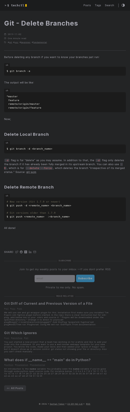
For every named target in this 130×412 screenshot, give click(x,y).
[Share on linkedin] (31, 252)
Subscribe (85, 278)
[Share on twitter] (17, 252)
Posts (87, 5)
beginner (26, 42)
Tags (98, 5)
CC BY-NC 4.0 (75, 404)
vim (20, 308)
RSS (88, 404)
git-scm (31, 172)
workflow (17, 338)
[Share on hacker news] (26, 252)
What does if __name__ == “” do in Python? (47, 360)
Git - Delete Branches (41, 23)
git (10, 42)
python (9, 365)
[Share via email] (35, 252)
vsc (16, 42)
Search (109, 5)
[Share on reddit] (22, 252)
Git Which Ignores (20, 333)
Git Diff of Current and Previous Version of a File (48, 303)
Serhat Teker (57, 404)
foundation (22, 365)
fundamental (40, 42)
